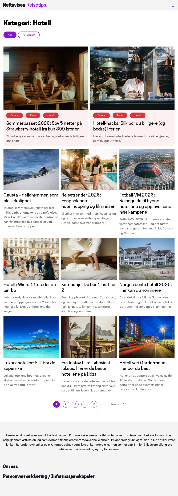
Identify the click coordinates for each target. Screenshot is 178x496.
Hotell (51, 115)
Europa (14, 115)
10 (94, 404)
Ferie (33, 115)
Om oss (10, 466)
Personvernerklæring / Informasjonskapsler (49, 476)
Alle (10, 34)
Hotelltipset (28, 34)
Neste (115, 404)
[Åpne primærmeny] (173, 5)
